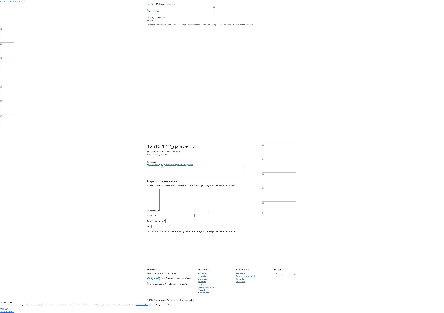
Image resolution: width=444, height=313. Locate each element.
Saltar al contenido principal (12, 1)
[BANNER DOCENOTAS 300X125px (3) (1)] (279, 179)
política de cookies (142, 305)
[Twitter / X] (152, 279)
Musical (201, 290)
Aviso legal (240, 273)
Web (149, 226)
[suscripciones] (279, 206)
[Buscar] (294, 274)
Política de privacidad (245, 276)
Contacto (240, 279)
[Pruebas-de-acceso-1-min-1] (279, 240)
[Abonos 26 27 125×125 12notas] (7, 64)
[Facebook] (148, 20)
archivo (250, 24)
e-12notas (240, 24)
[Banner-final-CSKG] (0, 78)
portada (151, 24)
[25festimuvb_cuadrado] (7, 35)
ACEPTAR (4, 309)
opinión (182, 24)
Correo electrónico (156, 221)
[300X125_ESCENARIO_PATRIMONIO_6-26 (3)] (279, 194)
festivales (206, 24)
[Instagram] (158, 279)
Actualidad (202, 273)
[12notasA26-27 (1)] (279, 150)
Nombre (151, 215)
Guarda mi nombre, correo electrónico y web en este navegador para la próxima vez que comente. (192, 231)
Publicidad (240, 281)
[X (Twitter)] (150, 20)
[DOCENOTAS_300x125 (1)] (279, 165)
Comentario (153, 211)
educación (161, 24)
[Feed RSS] (153, 20)
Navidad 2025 (204, 292)
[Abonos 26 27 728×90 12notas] (203, 171)
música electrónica (206, 287)
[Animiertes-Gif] (7, 49)
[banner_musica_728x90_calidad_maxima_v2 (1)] (255, 10)
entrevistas (172, 24)
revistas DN (229, 24)
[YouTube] (155, 279)
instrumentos (194, 24)
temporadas (217, 24)
